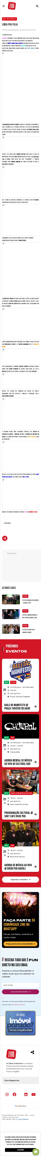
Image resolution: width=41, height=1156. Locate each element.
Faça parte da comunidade (19, 944)
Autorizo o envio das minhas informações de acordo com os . (18, 1003)
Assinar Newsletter (19, 992)
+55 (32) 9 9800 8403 (23, 1119)
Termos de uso (19, 1004)
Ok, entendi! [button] (20, 1150)
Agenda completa (19, 879)
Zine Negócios (11, 1080)
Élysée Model (30, 48)
